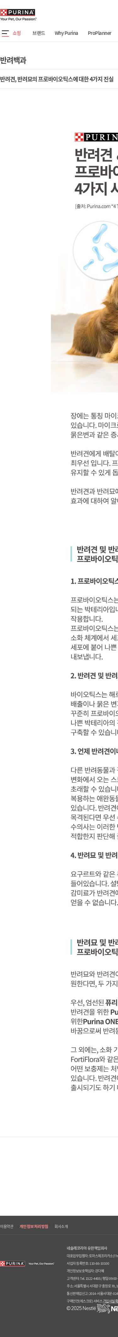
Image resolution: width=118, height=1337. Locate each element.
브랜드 (38, 33)
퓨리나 (36, 15)
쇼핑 (17, 33)
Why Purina (66, 33)
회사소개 (61, 1226)
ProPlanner (99, 33)
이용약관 (6, 1226)
